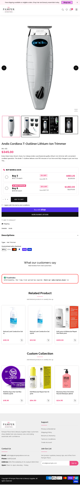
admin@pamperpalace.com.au (18, 455)
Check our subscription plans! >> (56, 280)
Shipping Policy (46, 432)
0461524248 (11, 459)
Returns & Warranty (48, 436)
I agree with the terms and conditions (17, 205)
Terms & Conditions (48, 439)
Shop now (66, 2)
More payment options (40, 214)
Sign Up (74, 463)
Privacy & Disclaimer (48, 429)
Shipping (6, 224)
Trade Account (46, 442)
